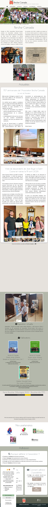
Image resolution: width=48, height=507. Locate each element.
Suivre (39, 500)
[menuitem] (7, 6)
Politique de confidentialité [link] (8, 503)
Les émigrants (32, 6)
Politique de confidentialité (24, 504)
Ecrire (39, 499)
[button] (43, 130)
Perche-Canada (20, 2)
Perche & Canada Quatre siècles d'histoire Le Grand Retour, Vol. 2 (35, 357)
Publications (25, 338)
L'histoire (25, 6)
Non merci (8, 497)
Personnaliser (8, 500)
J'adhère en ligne (37, 479)
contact (11, 332)
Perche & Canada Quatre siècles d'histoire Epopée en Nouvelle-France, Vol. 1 (13, 357)
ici (43, 484)
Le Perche (19, 6)
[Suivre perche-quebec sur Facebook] (37, 500)
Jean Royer (16, 177)
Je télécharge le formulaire (36, 489)
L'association (12, 6)
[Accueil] (7, 6)
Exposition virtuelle (25, 324)
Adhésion (39, 6)
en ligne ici (11, 329)
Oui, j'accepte (8, 495)
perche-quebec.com (38, 96)
